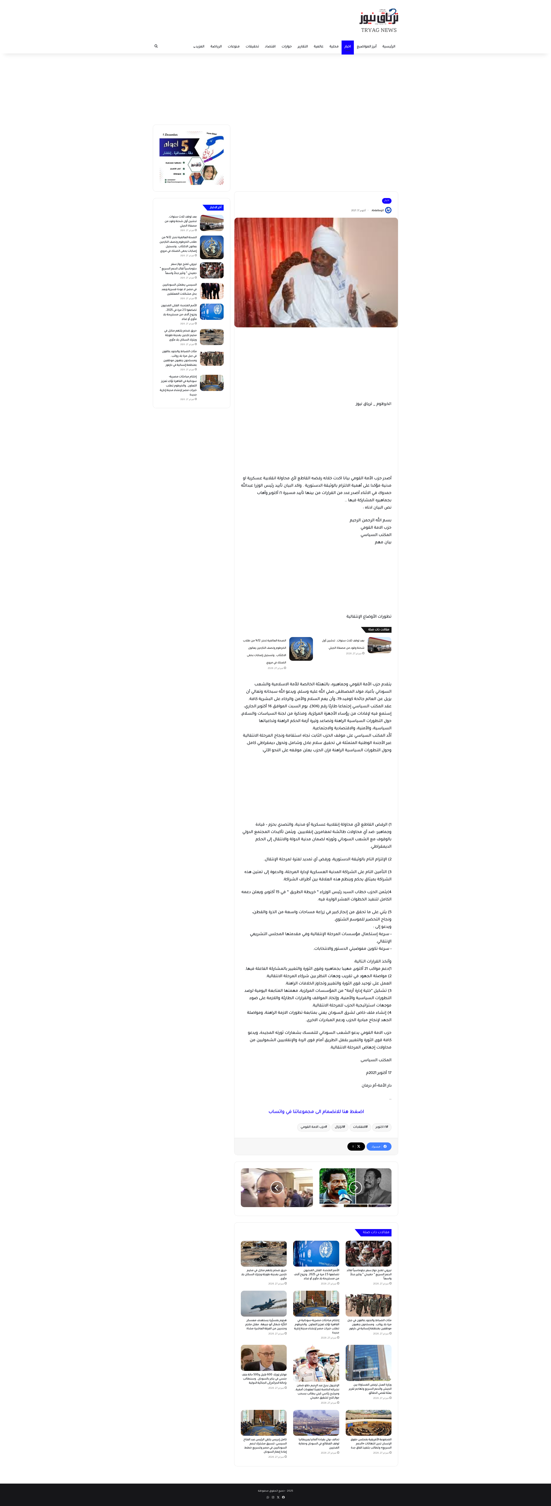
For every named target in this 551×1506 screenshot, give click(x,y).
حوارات (287, 47)
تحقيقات (252, 47)
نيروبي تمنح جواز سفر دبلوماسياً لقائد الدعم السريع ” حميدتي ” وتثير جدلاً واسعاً (369, 1274)
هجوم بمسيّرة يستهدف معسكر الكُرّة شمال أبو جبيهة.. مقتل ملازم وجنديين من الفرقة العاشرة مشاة (266, 1324)
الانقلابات (359, 1127)
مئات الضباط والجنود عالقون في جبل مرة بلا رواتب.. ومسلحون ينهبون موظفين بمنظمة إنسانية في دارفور (369, 1324)
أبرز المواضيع (366, 47)
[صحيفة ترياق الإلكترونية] (378, 20)
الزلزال (339, 1127)
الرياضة (216, 47)
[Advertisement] (275, 88)
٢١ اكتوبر (381, 1127)
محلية (334, 47)
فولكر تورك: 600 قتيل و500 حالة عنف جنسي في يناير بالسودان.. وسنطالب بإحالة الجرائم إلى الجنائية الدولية (264, 1379)
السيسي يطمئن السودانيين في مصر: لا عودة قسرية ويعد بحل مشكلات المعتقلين (179, 290)
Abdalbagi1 (378, 210)
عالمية (318, 47)
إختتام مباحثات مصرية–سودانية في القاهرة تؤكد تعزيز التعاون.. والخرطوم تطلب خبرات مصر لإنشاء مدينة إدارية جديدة (178, 386)
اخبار (348, 47)
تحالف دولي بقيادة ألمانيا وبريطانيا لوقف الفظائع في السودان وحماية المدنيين (319, 1444)
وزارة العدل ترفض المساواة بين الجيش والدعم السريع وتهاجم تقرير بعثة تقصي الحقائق (370, 1389)
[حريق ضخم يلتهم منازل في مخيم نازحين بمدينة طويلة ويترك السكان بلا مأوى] (264, 1254)
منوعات (234, 47)
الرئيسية (388, 47)
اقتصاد (270, 47)
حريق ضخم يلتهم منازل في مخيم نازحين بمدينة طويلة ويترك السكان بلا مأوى (264, 1274)
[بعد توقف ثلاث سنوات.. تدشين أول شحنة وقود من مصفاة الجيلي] (379, 645)
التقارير (303, 47)
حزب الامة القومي (313, 1127)
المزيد (200, 47)
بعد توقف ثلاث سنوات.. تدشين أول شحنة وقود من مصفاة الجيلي (181, 222)
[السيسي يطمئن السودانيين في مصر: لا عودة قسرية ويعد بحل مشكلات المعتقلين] (212, 291)
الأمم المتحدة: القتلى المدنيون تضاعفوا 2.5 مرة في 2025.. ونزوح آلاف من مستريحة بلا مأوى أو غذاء (316, 1274)
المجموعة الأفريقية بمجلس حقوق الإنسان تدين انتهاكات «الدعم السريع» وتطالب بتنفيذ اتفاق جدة (371, 1444)
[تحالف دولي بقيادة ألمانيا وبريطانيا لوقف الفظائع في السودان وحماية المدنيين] (316, 1423)
